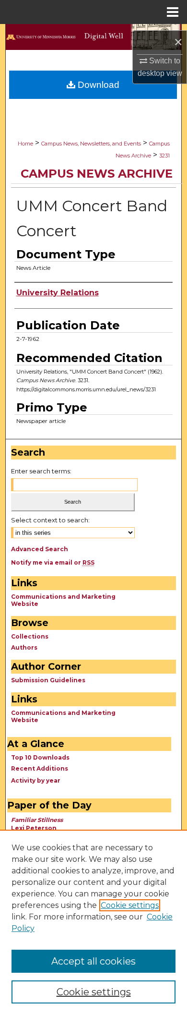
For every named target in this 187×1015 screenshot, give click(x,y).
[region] (93, 922)
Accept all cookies (93, 961)
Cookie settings (130, 905)
